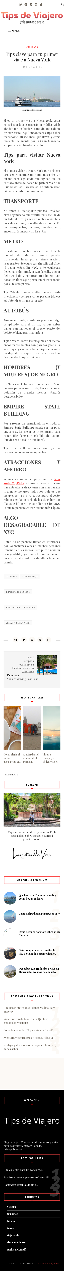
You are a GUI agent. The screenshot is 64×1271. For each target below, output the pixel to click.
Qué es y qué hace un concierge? (23, 1170)
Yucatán (11, 1221)
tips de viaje (30, 576)
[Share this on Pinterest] (32, 640)
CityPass (32, 47)
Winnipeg (12, 1214)
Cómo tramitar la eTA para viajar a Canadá (28, 1030)
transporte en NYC (18, 592)
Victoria (12, 1206)
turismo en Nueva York (20, 607)
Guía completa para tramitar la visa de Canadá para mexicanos (37, 952)
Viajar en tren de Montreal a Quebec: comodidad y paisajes (26, 1020)
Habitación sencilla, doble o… (21, 1185)
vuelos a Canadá (16, 1249)
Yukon (10, 1228)
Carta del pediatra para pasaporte (39, 913)
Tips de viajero (47, 1263)
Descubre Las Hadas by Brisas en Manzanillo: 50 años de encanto (39, 970)
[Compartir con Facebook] (15, 640)
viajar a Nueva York (18, 623)
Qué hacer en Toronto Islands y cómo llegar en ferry (37, 897)
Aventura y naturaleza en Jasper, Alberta (28, 1037)
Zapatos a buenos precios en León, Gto (27, 1177)
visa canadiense (16, 1242)
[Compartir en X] (24, 640)
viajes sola (13, 1235)
